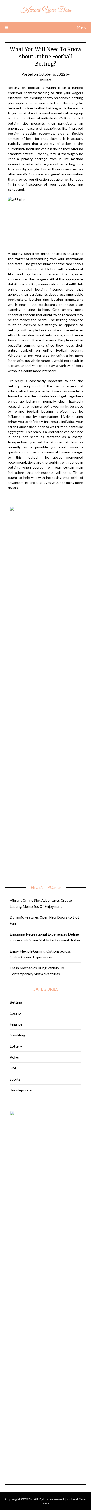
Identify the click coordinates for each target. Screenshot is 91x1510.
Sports (15, 1079)
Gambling (17, 1035)
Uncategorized (21, 1090)
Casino (15, 1013)
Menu (81, 27)
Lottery (16, 1046)
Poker (14, 1057)
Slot (13, 1068)
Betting (16, 1002)
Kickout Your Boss (45, 10)
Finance (16, 1024)
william (45, 80)
